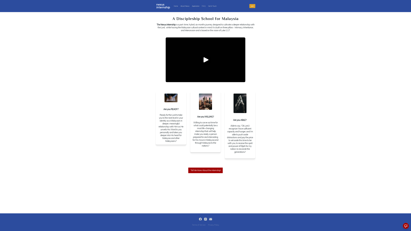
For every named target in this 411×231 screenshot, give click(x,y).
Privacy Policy (213, 225)
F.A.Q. (204, 6)
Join (252, 6)
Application (195, 6)
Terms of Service (199, 225)
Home (176, 6)
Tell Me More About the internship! (205, 170)
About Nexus (184, 6)
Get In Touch (212, 6)
